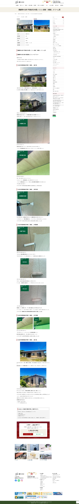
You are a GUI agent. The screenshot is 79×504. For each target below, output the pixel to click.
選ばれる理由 (55, 54)
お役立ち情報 (30, 5)
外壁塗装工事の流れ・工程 (57, 51)
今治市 (26, 16)
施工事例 (35, 5)
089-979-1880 (34, 430)
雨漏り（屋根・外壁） (56, 91)
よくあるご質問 (51, 5)
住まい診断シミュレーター (56, 62)
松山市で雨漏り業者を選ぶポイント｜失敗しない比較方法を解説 (58, 105)
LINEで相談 (38, 434)
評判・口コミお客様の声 (41, 5)
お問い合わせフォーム (23, 402)
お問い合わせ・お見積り (28, 434)
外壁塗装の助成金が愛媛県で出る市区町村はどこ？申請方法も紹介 (32, 185)
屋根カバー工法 (55, 42)
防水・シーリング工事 (56, 44)
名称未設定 (61, 5)
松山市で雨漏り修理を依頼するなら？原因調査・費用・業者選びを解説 (58, 100)
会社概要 (17, 5)
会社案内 (54, 33)
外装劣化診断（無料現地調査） (57, 56)
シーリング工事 (42, 486)
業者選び (54, 86)
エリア (54, 20)
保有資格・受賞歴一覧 (43, 475)
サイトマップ (54, 65)
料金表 (26, 5)
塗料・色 (54, 77)
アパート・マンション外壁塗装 (57, 45)
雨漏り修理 (54, 48)
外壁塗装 (54, 39)
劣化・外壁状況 (55, 74)
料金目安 (54, 47)
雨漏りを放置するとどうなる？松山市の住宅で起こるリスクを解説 (58, 98)
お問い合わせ (57, 5)
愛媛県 (54, 83)
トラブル (54, 69)
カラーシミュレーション (56, 53)
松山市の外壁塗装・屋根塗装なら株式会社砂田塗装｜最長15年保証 (58, 30)
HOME (15, 13)
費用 (53, 89)
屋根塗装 (54, 80)
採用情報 (55, 36)
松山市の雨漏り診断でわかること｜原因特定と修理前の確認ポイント (58, 103)
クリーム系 (22, 16)
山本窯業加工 (54, 112)
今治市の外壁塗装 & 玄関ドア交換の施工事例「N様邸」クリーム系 (32, 220)
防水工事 (41, 485)
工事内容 (54, 23)
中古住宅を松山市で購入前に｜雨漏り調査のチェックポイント (58, 96)
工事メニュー (21, 5)
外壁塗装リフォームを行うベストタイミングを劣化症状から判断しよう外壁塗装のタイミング (36, 394)
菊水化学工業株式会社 (56, 109)
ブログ (47, 5)
